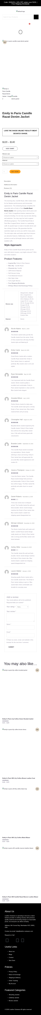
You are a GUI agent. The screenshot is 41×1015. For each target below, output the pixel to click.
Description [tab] (7, 181)
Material (4, 160)
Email (9, 632)
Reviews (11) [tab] (8, 188)
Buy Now (15, 171)
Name (9, 624)
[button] (20, 32)
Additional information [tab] (10, 184)
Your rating (11, 607)
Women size (6, 154)
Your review (11, 611)
